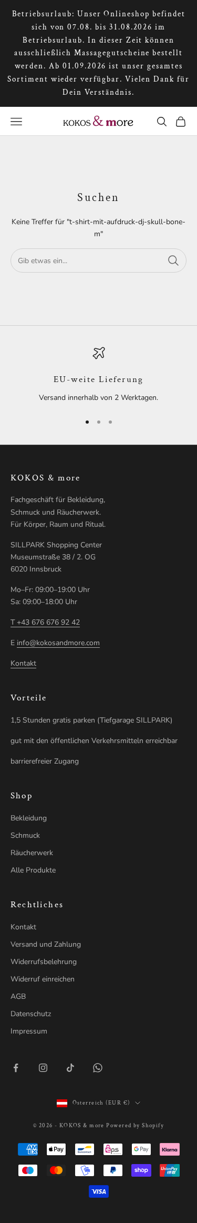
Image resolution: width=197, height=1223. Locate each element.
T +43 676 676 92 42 (45, 622)
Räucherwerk (32, 853)
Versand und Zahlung (46, 944)
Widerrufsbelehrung (44, 962)
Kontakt (23, 663)
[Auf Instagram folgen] (43, 1067)
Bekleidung (29, 818)
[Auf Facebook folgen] (16, 1067)
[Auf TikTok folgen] (70, 1067)
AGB (18, 996)
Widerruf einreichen (43, 979)
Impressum (29, 1031)
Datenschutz (31, 1014)
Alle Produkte (33, 870)
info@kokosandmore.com (58, 643)
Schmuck (25, 835)
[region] (98, 375)
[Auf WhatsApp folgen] (97, 1067)
